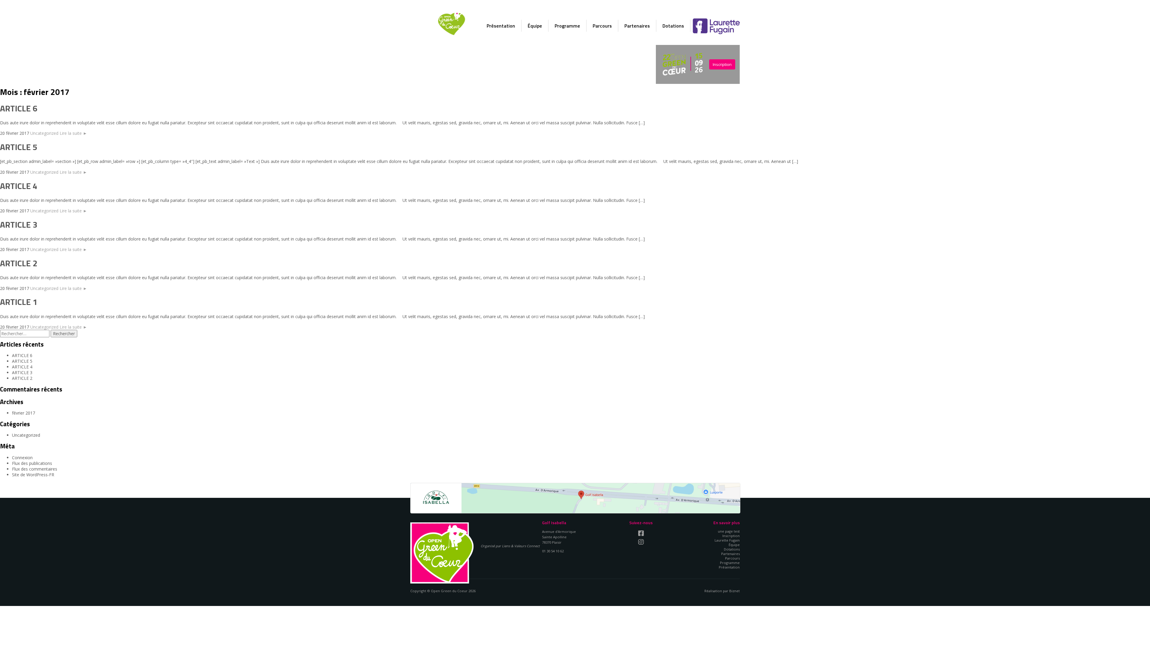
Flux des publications (32, 463)
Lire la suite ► (73, 133)
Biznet (734, 591)
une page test (729, 531)
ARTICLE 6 (18, 108)
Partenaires (637, 25)
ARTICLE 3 (18, 224)
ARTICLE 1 (18, 301)
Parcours (602, 25)
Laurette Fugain (716, 26)
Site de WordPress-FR (33, 474)
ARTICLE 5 (18, 146)
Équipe (535, 25)
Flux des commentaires (34, 469)
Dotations (673, 25)
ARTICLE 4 (18, 185)
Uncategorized (44, 133)
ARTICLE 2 (18, 263)
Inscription (722, 64)
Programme (567, 25)
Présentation (501, 25)
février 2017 (23, 413)
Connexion (22, 457)
